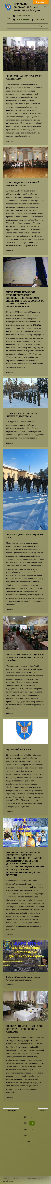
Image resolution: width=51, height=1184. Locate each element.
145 (32, 1129)
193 (28, 1141)
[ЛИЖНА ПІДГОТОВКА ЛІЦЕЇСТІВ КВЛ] (26, 489)
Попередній (12, 1111)
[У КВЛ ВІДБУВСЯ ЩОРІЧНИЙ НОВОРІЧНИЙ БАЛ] (26, 162)
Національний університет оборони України (28, 26)
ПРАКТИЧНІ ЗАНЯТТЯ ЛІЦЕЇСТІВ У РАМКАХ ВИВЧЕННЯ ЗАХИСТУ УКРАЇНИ (25, 657)
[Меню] (45, 7)
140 (25, 1117)
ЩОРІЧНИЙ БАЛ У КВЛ (19, 749)
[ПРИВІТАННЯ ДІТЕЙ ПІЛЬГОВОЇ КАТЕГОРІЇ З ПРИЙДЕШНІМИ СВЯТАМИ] (26, 1006)
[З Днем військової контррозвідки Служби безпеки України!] (26, 956)
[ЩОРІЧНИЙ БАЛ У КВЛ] (26, 731)
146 (25, 1135)
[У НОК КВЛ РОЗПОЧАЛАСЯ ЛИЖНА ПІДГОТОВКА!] (26, 393)
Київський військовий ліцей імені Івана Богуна (26, 7)
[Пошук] (9, 18)
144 (25, 1129)
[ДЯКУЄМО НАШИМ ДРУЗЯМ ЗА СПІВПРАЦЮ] (26, 54)
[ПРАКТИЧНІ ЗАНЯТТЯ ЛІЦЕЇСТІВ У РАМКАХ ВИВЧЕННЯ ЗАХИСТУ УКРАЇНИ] (26, 633)
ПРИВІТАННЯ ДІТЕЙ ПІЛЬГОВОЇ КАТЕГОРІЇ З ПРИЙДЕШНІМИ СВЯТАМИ (24, 1029)
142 (25, 1123)
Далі (42, 1111)
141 (32, 1117)
